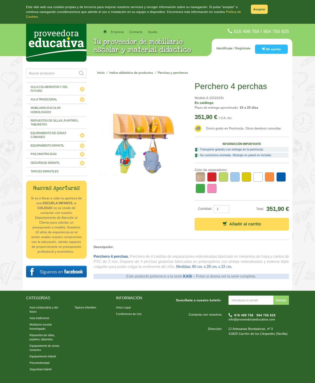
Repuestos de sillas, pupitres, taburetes (54, 122)
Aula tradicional (44, 99)
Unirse (281, 300)
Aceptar (259, 9)
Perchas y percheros (173, 73)
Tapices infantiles (45, 171)
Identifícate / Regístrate (233, 48)
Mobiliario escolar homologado (46, 110)
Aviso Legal (123, 307)
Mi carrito (273, 49)
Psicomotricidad (44, 154)
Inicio (101, 73)
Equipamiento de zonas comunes (48, 135)
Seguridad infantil (45, 163)
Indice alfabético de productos (131, 73)
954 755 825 (276, 31)
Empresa (117, 32)
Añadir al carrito (244, 224)
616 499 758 (246, 31)
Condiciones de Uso (129, 314)
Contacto (136, 32)
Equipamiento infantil (47, 145)
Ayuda (152, 32)
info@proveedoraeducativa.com (252, 319)
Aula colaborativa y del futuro (49, 89)
